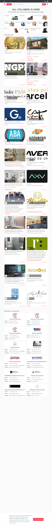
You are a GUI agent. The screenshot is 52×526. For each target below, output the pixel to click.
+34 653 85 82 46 (35, 335)
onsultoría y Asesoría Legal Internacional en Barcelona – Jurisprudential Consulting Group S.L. (14, 207)
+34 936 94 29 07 (13, 363)
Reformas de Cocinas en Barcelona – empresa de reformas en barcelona (36, 230)
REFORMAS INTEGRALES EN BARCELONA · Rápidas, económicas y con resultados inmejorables (14, 280)
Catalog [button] (9, 4)
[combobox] (4, 1)
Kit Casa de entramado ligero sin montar (35, 51)
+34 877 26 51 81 (35, 377)
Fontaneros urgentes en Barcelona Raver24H (36, 163)
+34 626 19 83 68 (12, 321)
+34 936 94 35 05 (13, 391)
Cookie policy (12, 523)
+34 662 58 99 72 (35, 321)
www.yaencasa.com (35, 324)
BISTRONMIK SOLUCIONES (34, 278)
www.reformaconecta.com (15, 353)
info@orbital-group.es (36, 351)
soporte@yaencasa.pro (13, 322)
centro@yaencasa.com (36, 337)
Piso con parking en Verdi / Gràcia (13, 184)
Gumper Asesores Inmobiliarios (13, 121)
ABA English (8, 142)
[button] (30, 58)
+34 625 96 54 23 (13, 349)
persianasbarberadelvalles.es (37, 367)
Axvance (29, 184)
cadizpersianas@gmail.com (37, 393)
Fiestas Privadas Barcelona (33, 101)
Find (44, 4)
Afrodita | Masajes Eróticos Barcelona (36, 205)
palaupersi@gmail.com (14, 393)
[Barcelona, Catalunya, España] (47, 4)
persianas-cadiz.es (35, 395)
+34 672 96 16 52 (35, 349)
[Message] (22, 60)
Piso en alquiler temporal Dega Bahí (36, 76)
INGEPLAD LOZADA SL (10, 76)
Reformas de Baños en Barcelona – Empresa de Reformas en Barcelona (14, 230)
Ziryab (6, 50)
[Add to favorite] (24, 60)
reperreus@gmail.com (14, 379)
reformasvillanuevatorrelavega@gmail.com (17, 351)
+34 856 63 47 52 (35, 391)
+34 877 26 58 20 (13, 377)
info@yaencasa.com (35, 322)
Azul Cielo (29, 301)
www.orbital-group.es (36, 353)
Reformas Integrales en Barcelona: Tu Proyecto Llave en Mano (14, 252)
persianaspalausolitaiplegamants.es (17, 395)
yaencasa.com (12, 338)
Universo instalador (32, 142)
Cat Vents (29, 121)
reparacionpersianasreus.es (15, 381)
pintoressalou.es (34, 381)
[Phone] (20, 60)
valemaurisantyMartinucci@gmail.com (17, 365)
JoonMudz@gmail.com (36, 365)
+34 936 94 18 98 (35, 363)
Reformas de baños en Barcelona (13, 162)
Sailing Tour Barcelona (10, 301)
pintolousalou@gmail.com (37, 379)
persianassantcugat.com (14, 367)
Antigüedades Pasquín (10, 101)
